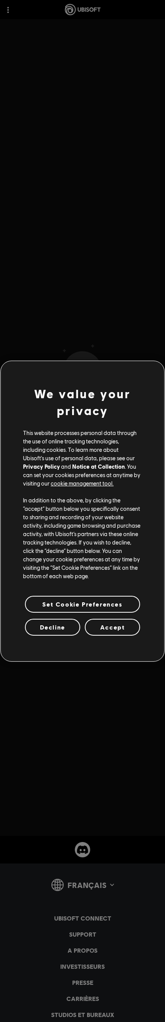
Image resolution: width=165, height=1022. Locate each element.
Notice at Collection (98, 466)
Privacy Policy (41, 466)
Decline (52, 627)
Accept (112, 627)
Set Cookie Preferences (82, 603)
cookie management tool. (82, 483)
